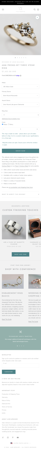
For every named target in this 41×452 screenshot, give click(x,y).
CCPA (3, 413)
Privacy (4, 410)
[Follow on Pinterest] (13, 437)
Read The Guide (6, 319)
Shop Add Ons (20, 254)
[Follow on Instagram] (8, 437)
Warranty (5, 397)
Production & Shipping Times (11, 394)
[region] (20, 336)
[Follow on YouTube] (18, 437)
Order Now (20, 151)
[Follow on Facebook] (3, 437)
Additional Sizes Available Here (11, 119)
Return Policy (6, 400)
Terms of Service (7, 407)
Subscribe (9, 372)
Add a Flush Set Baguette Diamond (14, 243)
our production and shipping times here (21, 187)
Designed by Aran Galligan (13, 62)
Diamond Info (6, 404)
